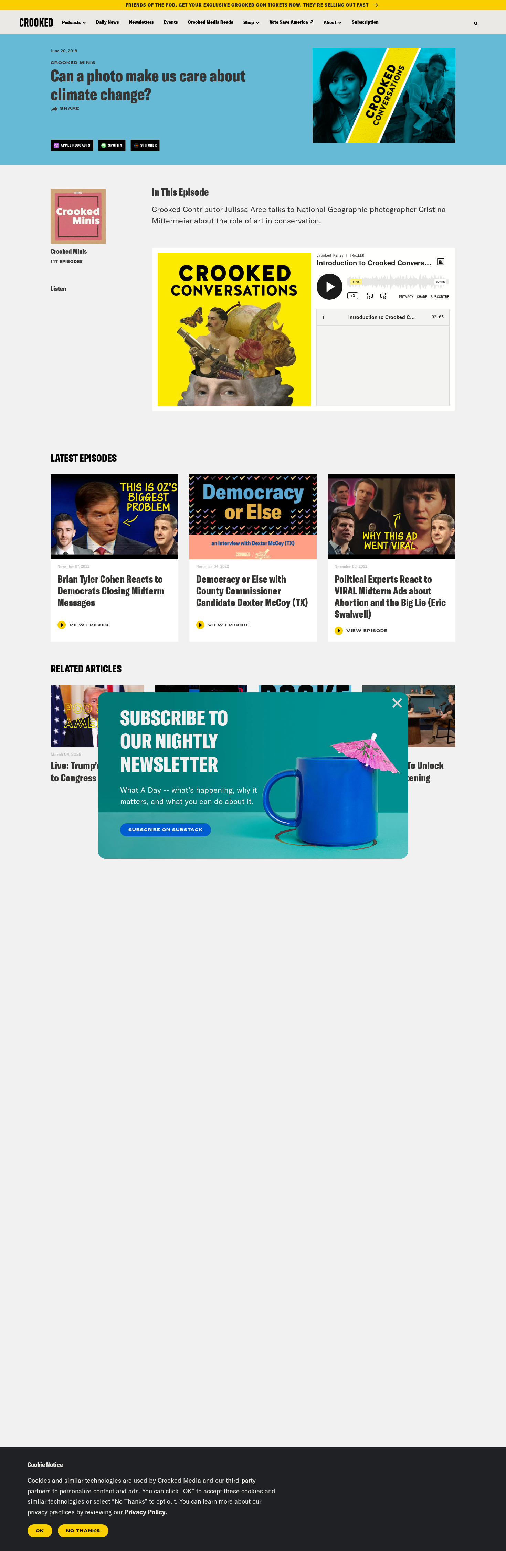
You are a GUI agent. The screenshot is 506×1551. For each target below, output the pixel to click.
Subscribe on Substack (165, 830)
